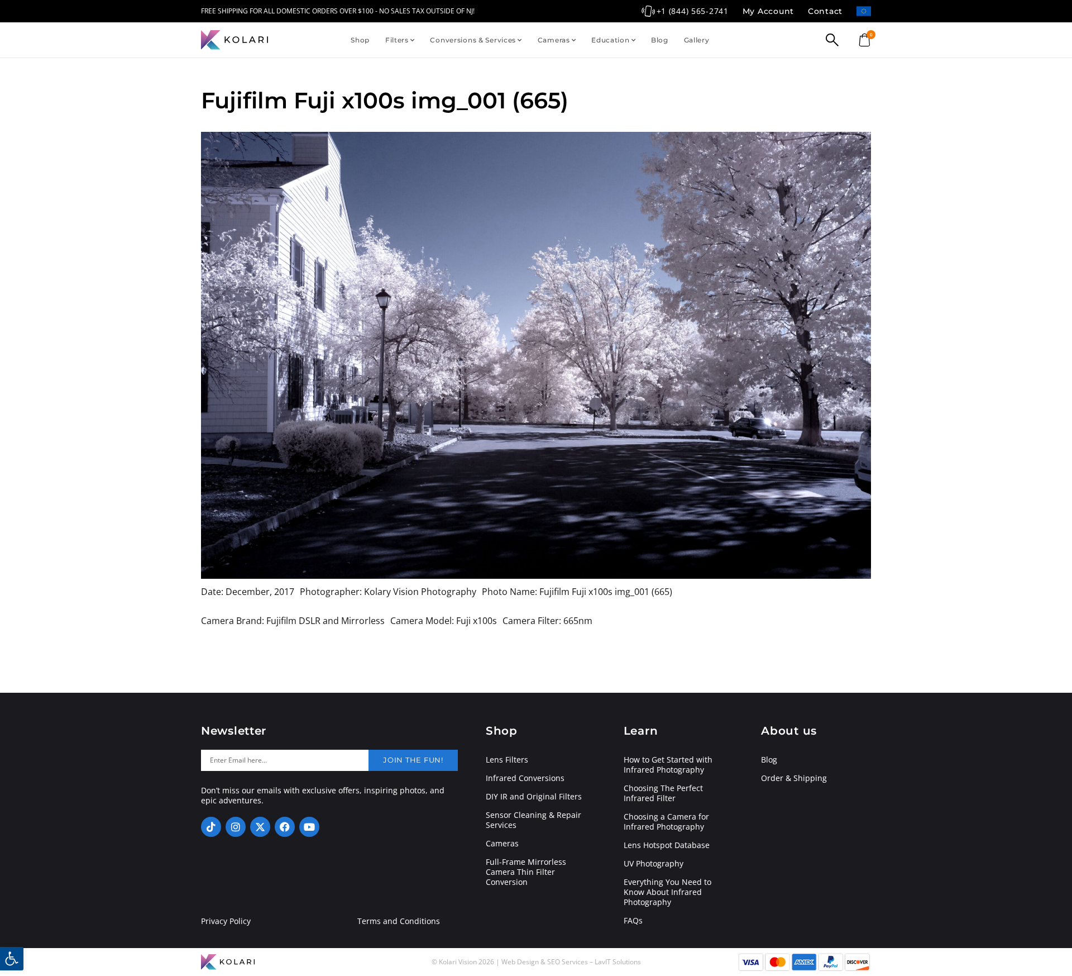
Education (610, 40)
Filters (397, 40)
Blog (659, 40)
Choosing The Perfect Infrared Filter (663, 793)
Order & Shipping (794, 778)
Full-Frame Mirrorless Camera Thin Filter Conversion (526, 872)
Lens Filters (507, 760)
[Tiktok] (211, 827)
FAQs (633, 921)
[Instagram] (236, 827)
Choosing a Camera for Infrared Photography (666, 822)
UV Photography (653, 864)
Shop (360, 40)
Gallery (697, 40)
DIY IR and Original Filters (534, 797)
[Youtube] (309, 827)
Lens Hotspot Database (667, 845)
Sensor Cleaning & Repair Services (533, 820)
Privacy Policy (226, 921)
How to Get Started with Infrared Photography (668, 765)
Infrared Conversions (525, 778)
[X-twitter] (260, 827)
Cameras (554, 40)
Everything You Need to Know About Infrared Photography (667, 892)
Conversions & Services (473, 40)
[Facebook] (285, 827)
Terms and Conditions (398, 921)
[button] (11, 958)
